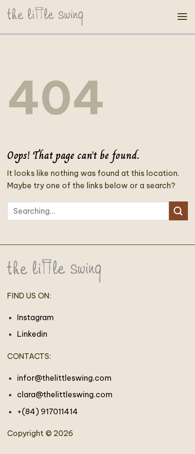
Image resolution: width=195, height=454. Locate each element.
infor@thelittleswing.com (64, 378)
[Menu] (182, 16)
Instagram (35, 317)
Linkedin (32, 334)
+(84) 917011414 (47, 411)
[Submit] (178, 210)
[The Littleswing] (45, 16)
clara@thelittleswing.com (65, 394)
